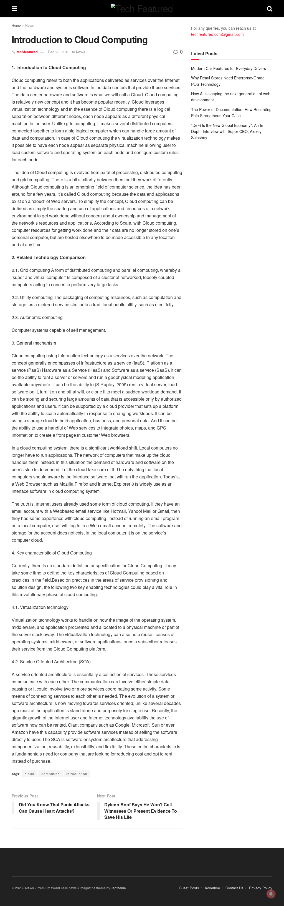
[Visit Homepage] (142, 8)
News (29, 25)
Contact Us (234, 887)
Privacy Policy (260, 887)
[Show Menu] (14, 8)
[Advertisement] (231, 186)
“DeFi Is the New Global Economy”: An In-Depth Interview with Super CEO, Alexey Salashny (228, 131)
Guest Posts (189, 887)
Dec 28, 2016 (58, 51)
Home (16, 25)
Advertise (212, 887)
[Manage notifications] (271, 893)
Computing (50, 773)
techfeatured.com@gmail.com (217, 34)
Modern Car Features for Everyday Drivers (228, 68)
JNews (29, 887)
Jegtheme (118, 887)
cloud (29, 773)
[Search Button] (269, 8)
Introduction (76, 773)
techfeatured (27, 51)
